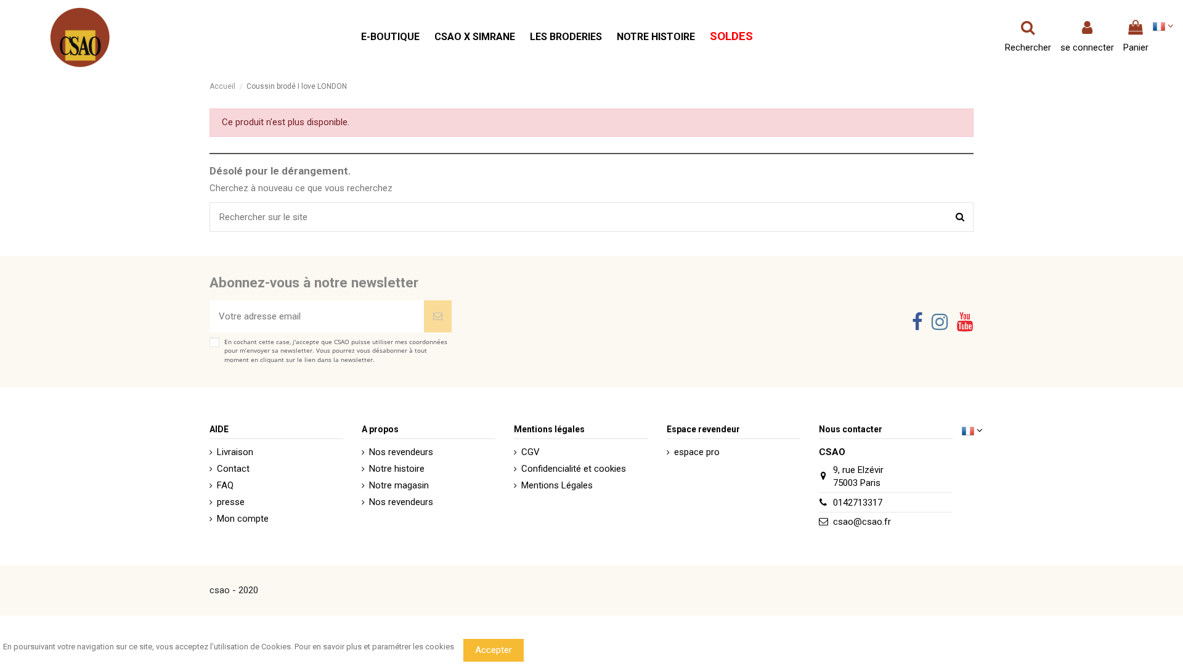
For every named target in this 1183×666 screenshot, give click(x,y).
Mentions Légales (557, 485)
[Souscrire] (438, 316)
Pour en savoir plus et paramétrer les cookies (374, 646)
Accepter (493, 650)
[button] (390, 37)
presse (231, 502)
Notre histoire (397, 468)
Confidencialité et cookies (573, 468)
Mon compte (243, 518)
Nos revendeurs (401, 452)
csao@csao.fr (862, 521)
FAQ (225, 485)
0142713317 (857, 502)
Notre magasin (399, 485)
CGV (530, 452)
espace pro (697, 452)
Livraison (235, 452)
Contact (233, 468)
